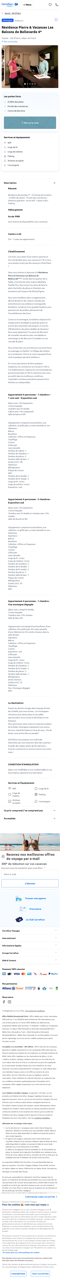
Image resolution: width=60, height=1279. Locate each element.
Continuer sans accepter (40, 1197)
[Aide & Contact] (56, 5)
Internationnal (8, 938)
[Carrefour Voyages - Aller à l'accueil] (10, 5)
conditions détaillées (42, 1118)
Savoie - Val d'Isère (13, 13)
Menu (28, 4)
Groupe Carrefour (10, 953)
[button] (30, 66)
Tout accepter (40, 1273)
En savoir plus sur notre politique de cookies (21, 1252)
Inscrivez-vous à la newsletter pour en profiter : (23, 868)
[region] (30, 1236)
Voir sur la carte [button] (10, 41)
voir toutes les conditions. (35, 1011)
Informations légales (11, 945)
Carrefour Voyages (11, 930)
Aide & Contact (9, 960)
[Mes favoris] (50, 5)
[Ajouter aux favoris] (56, 20)
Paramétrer (18, 1273)
